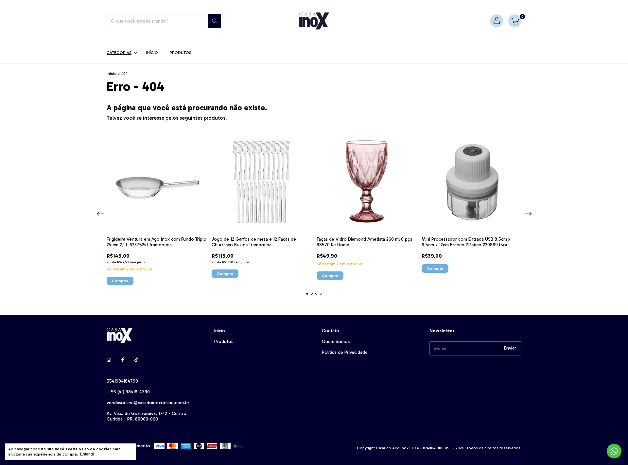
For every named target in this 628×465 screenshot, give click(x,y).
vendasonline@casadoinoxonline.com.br (148, 402)
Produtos (180, 52)
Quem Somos (336, 341)
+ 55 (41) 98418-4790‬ (128, 392)
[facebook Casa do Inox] (122, 360)
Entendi (87, 454)
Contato (330, 331)
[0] (514, 20)
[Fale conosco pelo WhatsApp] (614, 451)
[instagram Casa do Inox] (109, 360)
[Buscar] (214, 21)
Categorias (119, 52)
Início (152, 52)
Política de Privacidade (345, 352)
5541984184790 (122, 381)
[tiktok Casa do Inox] (136, 360)
